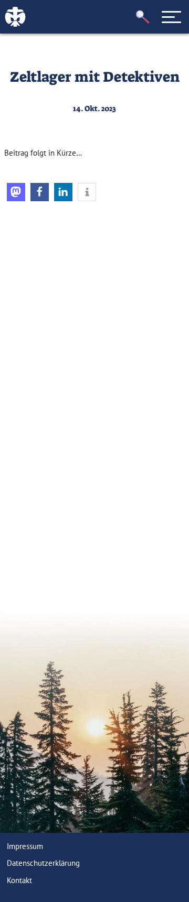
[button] (143, 17)
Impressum (25, 846)
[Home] (47, 271)
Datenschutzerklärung (43, 863)
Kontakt (19, 880)
